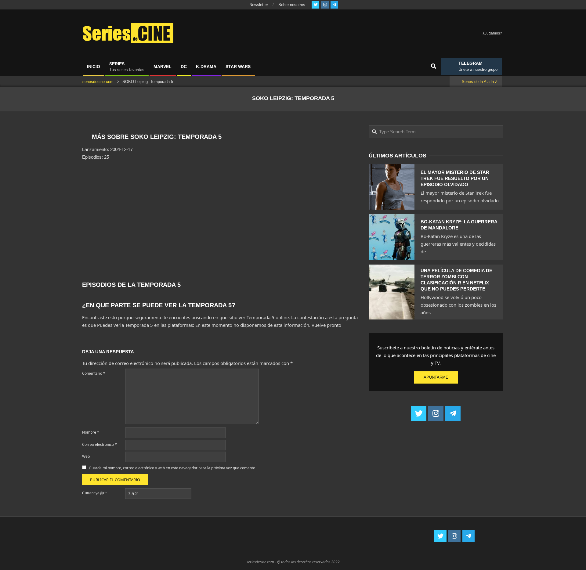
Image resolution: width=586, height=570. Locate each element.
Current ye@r (94, 493)
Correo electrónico (99, 444)
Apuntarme (436, 377)
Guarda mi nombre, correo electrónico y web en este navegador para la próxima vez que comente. (172, 468)
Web (86, 456)
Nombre (90, 432)
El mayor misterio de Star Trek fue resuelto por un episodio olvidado (455, 178)
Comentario (93, 373)
